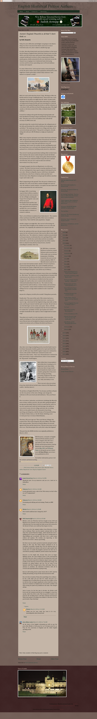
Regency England (37, 469)
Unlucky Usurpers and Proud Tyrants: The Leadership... (70, 318)
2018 (64, 335)
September (67, 253)
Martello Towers (49, 467)
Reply (24, 484)
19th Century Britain (29, 467)
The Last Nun (64, 211)
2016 (64, 341)
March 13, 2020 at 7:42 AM (40, 622)
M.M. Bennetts (26, 518)
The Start (66, 307)
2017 (64, 338)
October (66, 250)
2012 (64, 351)
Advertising (43, 11)
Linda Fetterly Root (28, 478)
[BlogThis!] (46, 465)
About (27, 11)
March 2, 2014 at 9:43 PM (39, 478)
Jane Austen (38, 467)
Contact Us (35, 11)
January (66, 329)
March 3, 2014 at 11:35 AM (34, 509)
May (65, 264)
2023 (64, 237)
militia (21, 469)
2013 (64, 349)
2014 (64, 346)
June (65, 261)
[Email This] (45, 465)
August (66, 256)
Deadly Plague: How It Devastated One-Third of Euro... (71, 299)
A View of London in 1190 (70, 313)
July (65, 258)
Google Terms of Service (67, 371)
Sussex (44, 469)
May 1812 (42, 448)
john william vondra (28, 622)
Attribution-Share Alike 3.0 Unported (65, 705)
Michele (25, 509)
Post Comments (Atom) (31, 662)
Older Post (54, 659)
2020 (64, 243)
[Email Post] (43, 465)
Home (21, 11)
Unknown (25, 489)
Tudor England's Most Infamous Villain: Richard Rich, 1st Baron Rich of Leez (69, 202)
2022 (64, 240)
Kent (43, 467)
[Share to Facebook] (49, 465)
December (67, 245)
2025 (64, 232)
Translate (72, 362)
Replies (26, 606)
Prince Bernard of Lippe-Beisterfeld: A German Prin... (70, 289)
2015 (64, 343)
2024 (64, 235)
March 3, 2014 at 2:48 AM (34, 500)
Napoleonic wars (27, 469)
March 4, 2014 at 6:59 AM (38, 518)
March (66, 269)
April (65, 266)
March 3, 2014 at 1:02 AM (34, 489)
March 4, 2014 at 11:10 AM (38, 609)
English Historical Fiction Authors (45, 6)
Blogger (62, 709)
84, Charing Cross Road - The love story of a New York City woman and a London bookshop (69, 196)
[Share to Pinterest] (50, 465)
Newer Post (22, 659)
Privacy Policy (64, 369)
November (67, 248)
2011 (64, 354)
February (67, 326)
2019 (64, 333)
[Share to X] (48, 465)
